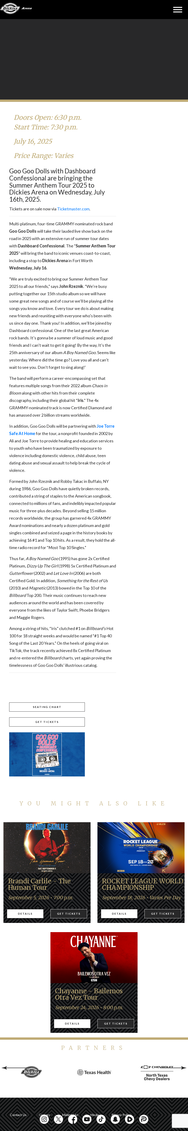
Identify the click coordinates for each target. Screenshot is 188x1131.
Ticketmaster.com (73, 208)
